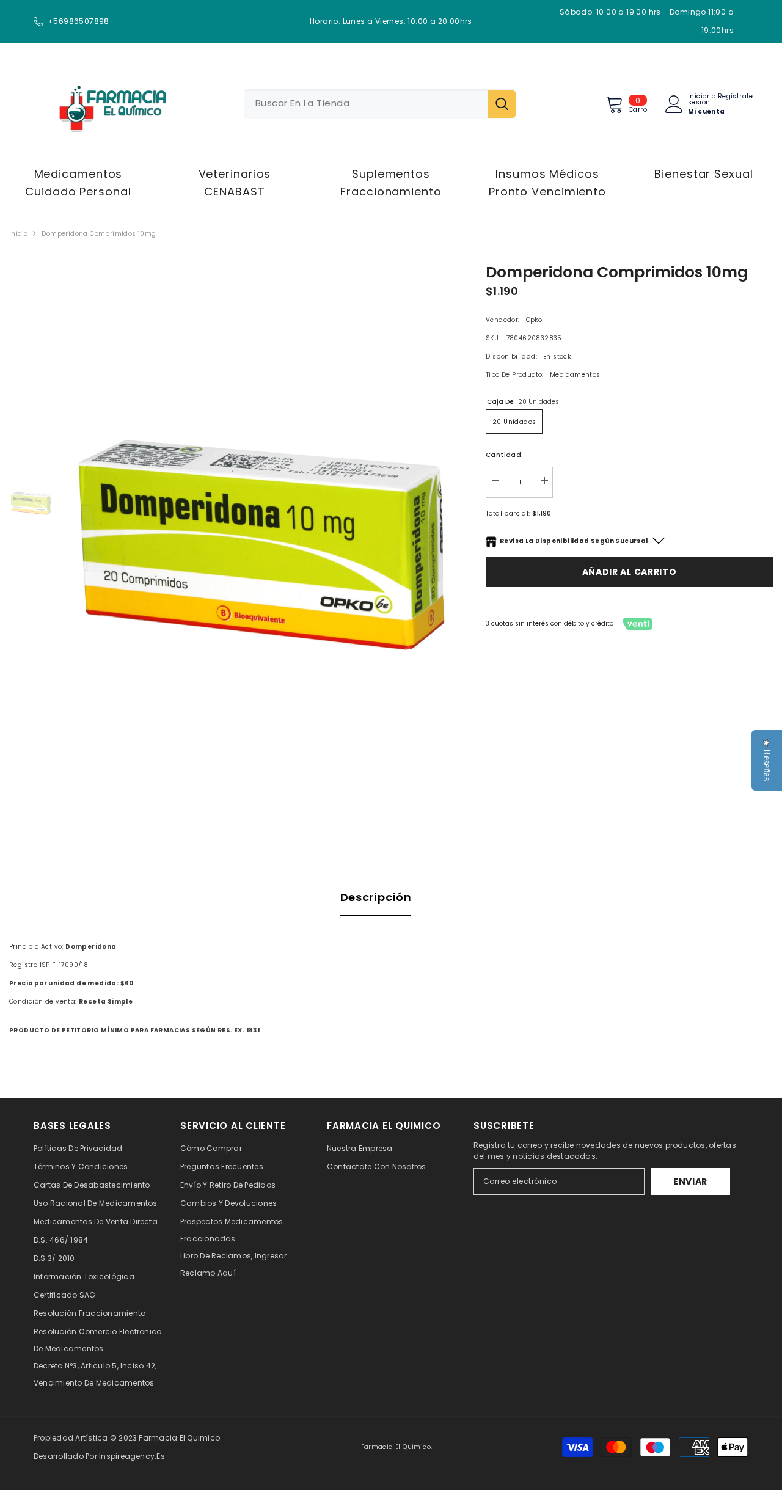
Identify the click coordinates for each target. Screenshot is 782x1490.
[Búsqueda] (380, 104)
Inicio (18, 233)
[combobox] (366, 104)
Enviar (690, 1181)
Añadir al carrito (629, 572)
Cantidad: (505, 454)
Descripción (376, 897)
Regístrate (735, 97)
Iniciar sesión (699, 99)
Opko (534, 319)
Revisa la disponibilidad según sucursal (574, 541)
